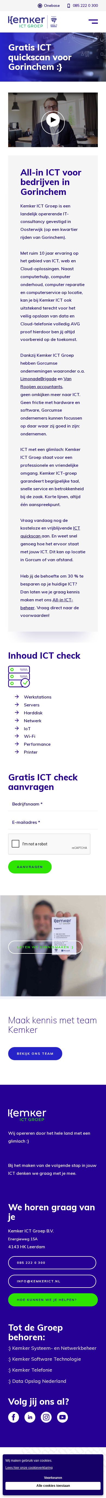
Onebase (52, 5)
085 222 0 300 (85, 5)
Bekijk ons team (35, 1053)
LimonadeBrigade (38, 378)
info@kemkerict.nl (39, 1281)
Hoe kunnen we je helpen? (47, 1300)
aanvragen (30, 867)
